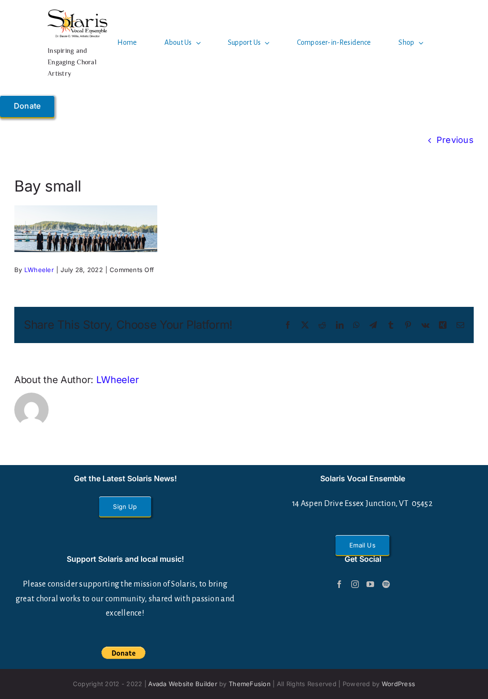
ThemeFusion (250, 684)
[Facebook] (339, 584)
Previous (455, 140)
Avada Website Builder (182, 684)
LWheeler (39, 270)
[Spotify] (386, 584)
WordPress (398, 684)
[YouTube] (370, 584)
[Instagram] (355, 584)
